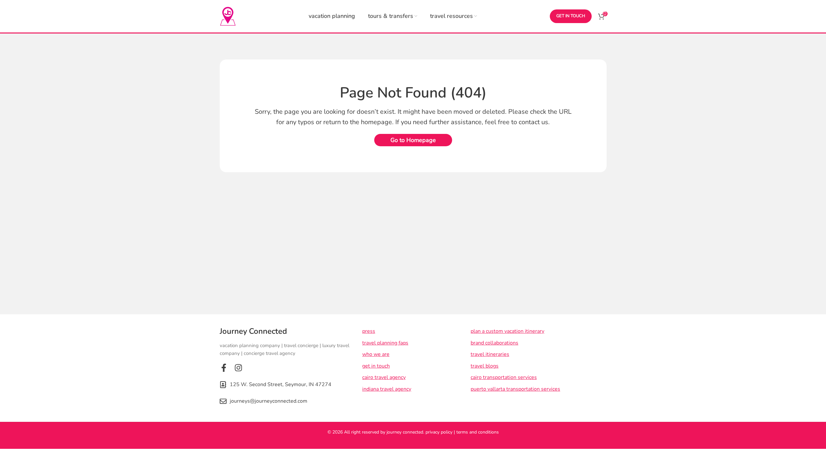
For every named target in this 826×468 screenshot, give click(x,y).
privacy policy (438, 432)
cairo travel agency (383, 377)
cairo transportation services (504, 377)
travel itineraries (490, 354)
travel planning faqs (385, 342)
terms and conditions (477, 432)
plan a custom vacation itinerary (507, 331)
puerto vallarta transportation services (515, 389)
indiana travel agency (386, 389)
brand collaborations (494, 342)
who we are (375, 354)
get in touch (570, 16)
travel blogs (485, 366)
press (368, 331)
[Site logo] (228, 16)
